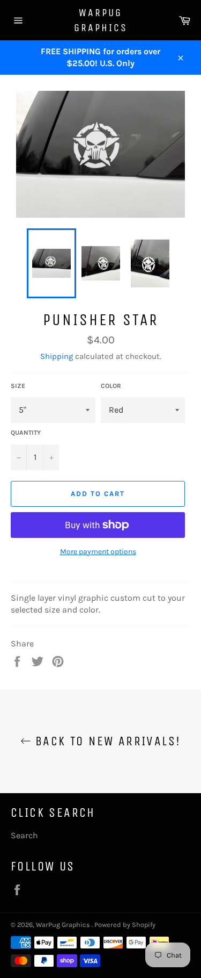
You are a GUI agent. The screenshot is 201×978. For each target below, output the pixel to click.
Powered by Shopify (124, 925)
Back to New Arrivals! (106, 741)
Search (24, 835)
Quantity (26, 432)
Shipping (56, 356)
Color (111, 386)
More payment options (98, 551)
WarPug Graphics (101, 20)
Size (18, 386)
